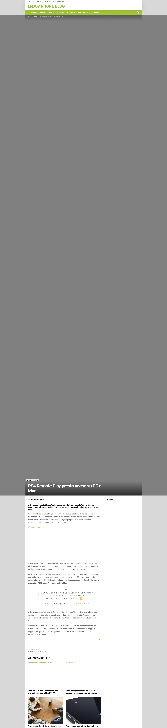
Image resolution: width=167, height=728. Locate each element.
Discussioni (95, 12)
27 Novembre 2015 (79, 603)
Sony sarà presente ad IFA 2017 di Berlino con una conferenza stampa (81, 692)
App (79, 12)
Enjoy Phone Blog (46, 6)
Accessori (71, 12)
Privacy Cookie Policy (58, 1)
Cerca (137, 12)
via (99, 640)
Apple (51, 12)
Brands (43, 12)
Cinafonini (60, 12)
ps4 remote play (35, 651)
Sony (45, 651)
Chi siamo (38, 1)
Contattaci (31, 1)
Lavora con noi (46, 1)
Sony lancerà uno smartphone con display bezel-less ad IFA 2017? (43, 692)
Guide (85, 12)
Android (34, 12)
